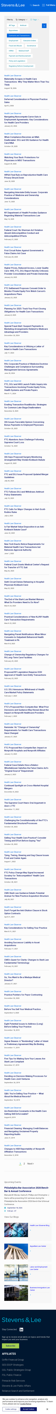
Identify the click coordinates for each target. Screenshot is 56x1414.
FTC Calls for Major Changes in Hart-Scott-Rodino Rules (25, 510)
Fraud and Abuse (15, 46)
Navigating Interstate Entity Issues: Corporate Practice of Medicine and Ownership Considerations (26, 195)
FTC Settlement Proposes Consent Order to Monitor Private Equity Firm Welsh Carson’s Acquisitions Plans (25, 291)
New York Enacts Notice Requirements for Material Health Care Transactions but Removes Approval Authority (24, 547)
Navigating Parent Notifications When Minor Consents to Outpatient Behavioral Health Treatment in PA (25, 637)
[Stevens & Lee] (13, 5)
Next (30, 1163)
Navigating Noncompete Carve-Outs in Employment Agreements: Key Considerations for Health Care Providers (26, 120)
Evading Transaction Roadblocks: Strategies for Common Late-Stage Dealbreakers (25, 406)
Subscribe (10, 1346)
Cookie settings (11, 1409)
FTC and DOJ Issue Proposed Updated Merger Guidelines (26, 475)
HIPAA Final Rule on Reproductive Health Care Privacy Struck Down (26, 176)
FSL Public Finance (11, 1375)
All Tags (12, 25)
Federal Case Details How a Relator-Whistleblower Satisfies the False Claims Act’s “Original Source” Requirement (26, 768)
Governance (31, 46)
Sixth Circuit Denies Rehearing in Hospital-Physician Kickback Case (24, 583)
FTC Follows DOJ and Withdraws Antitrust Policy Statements (24, 493)
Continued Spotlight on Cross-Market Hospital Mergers (26, 787)
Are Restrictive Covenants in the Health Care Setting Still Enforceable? (25, 1112)
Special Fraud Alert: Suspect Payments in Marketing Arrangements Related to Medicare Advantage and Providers (26, 329)
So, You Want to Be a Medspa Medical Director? (22, 978)
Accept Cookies (28, 1409)
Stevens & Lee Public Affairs (16, 1385)
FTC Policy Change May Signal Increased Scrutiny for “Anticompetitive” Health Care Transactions (24, 875)
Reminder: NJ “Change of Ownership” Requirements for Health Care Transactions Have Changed (25, 730)
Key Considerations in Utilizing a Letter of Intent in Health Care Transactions (24, 348)
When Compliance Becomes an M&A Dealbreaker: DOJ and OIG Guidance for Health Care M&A (26, 140)
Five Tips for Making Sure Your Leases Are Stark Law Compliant (24, 1060)
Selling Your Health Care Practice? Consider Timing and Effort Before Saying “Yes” (25, 839)
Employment (13, 41)
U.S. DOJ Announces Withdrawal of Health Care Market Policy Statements (24, 691)
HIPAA (11, 51)
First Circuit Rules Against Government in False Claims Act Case (23, 252)
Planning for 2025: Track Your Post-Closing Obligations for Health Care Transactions (25, 310)
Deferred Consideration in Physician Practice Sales (25, 100)
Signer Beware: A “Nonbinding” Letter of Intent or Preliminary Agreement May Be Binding (26, 1042)
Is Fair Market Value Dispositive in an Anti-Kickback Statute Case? (24, 528)
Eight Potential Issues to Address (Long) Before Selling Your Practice (23, 1025)
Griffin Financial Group (13, 1359)
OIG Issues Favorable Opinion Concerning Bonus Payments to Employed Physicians (24, 423)
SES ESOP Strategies (13, 1364)
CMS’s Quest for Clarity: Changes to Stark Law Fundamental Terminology (26, 961)
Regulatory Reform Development (21, 66)
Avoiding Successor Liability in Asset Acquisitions (22, 944)
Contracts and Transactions (19, 36)
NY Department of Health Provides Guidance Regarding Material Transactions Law (25, 214)
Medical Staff (24, 51)
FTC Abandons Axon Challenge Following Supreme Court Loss (24, 441)
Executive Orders (29, 41)
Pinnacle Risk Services (13, 1380)
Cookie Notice (25, 1404)
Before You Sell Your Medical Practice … (23, 1009)
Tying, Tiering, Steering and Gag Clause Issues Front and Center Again (26, 856)
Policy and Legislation (17, 61)
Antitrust (23, 25)
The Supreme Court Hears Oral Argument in (25, 804)
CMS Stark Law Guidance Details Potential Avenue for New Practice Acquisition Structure (26, 894)
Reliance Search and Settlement (18, 1390)
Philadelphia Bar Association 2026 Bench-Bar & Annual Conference (26, 1189)
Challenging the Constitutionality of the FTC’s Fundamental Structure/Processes (26, 821)
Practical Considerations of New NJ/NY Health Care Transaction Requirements (26, 618)
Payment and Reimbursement (20, 56)
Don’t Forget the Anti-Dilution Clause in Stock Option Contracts (25, 912)
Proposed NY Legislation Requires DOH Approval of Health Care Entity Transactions (25, 673)
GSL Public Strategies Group (16, 1370)
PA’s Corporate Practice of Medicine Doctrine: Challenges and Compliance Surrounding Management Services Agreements (26, 367)
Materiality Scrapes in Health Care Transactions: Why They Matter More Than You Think (26, 82)
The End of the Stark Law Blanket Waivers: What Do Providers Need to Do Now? (24, 600)
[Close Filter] (44, 25)
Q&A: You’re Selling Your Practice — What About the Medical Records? (24, 1095)
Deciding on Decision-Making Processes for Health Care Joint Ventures (25, 1077)
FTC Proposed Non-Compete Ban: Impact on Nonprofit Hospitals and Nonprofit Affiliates (25, 749)
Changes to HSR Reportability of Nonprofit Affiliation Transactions (24, 1150)
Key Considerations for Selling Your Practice (25, 928)
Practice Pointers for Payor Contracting (23, 995)
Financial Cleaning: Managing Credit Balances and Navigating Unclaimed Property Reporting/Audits (26, 1131)
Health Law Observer (12, 76)
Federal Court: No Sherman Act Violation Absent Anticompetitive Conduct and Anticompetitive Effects (23, 233)
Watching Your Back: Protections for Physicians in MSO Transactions (21, 159)
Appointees (13, 30)
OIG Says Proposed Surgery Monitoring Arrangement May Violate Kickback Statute (24, 458)
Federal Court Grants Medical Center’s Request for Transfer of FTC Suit (26, 566)
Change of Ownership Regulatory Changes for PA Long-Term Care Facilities (26, 656)
